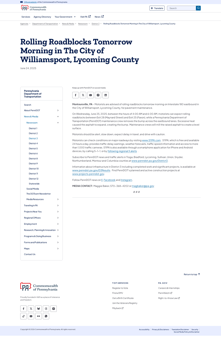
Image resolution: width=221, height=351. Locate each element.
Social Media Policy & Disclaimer (187, 332)
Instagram (126, 179)
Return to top (190, 274)
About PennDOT (32, 110)
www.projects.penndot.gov (88, 173)
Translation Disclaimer (180, 329)
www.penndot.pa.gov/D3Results (91, 170)
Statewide (34, 183)
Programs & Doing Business (37, 236)
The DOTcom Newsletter (38, 193)
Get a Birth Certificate (123, 298)
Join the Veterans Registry (124, 303)
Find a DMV (117, 293)
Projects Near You (33, 211)
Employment (30, 224)
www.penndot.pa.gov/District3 (150, 160)
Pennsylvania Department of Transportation (32, 93)
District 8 (33, 158)
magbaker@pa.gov (143, 185)
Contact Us (29, 254)
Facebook (109, 179)
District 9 (33, 163)
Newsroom (32, 122)
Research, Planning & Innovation (40, 230)
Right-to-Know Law (167, 298)
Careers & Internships (169, 288)
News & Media (31, 116)
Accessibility (144, 329)
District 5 (33, 148)
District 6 (33, 153)
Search (27, 104)
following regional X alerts (122, 151)
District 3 (33, 138)
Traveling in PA (31, 205)
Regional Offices (32, 217)
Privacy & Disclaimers (160, 329)
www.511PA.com (151, 140)
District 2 (33, 133)
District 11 (33, 173)
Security (195, 329)
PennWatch (164, 293)
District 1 (33, 128)
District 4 (33, 143)
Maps (26, 248)
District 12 (33, 178)
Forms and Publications (35, 242)
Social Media (32, 188)
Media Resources (35, 199)
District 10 (34, 168)
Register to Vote (120, 288)
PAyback (116, 308)
